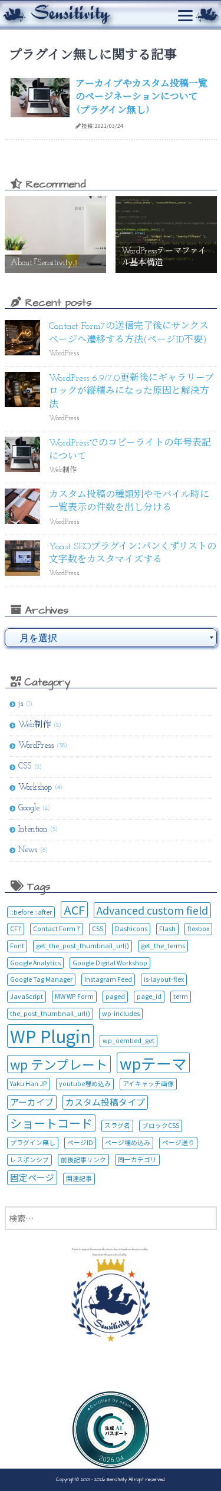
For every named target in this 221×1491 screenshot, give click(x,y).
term (180, 996)
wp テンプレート (59, 1064)
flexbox (198, 928)
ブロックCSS (160, 1125)
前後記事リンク (83, 1159)
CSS (24, 766)
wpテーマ (153, 1063)
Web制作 (34, 725)
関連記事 (79, 1178)
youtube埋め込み (85, 1083)
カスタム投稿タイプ (105, 1102)
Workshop (35, 787)
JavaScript (26, 996)
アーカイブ (32, 1102)
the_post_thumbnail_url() (50, 1013)
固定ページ (32, 1177)
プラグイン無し (32, 1142)
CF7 (15, 928)
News (27, 850)
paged (115, 996)
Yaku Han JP (28, 1083)
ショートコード (51, 1123)
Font (17, 945)
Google (28, 808)
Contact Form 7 (56, 928)
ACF (74, 909)
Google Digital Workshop (109, 962)
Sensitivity (116, 1479)
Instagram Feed (108, 979)
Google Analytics (35, 962)
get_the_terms (163, 945)
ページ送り (178, 1142)
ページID (80, 1142)
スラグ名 (117, 1125)
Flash (167, 928)
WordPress (36, 745)
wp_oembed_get (128, 1040)
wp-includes (121, 1013)
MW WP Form (74, 996)
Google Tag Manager (41, 979)
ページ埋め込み (127, 1142)
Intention (32, 829)
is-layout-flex (164, 979)
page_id (149, 996)
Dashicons (131, 928)
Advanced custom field (152, 910)
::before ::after (31, 912)
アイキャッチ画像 (148, 1083)
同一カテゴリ (137, 1159)
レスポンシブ (29, 1159)
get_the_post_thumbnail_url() (82, 945)
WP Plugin (50, 1035)
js (20, 704)
